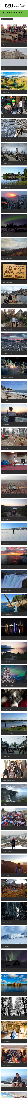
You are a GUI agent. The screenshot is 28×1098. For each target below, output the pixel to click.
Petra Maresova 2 (7, 495)
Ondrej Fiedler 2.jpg (8, 685)
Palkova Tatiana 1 (7, 590)
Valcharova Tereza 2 (8, 353)
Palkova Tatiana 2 (7, 567)
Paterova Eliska (6, 543)
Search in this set (8, 19)
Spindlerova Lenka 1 (8, 472)
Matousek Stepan (7, 922)
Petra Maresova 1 (7, 519)
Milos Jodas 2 (6, 875)
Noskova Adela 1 (7, 756)
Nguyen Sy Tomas (7, 804)
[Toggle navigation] (24, 5)
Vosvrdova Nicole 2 (7, 163)
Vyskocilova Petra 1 (7, 116)
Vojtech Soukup (7, 211)
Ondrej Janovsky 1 (7, 638)
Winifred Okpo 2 (7, 44)
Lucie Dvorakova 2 (7, 1041)
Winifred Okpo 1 (7, 68)
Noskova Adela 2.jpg (8, 733)
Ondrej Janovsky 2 (7, 614)
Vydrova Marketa (7, 139)
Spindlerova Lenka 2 (8, 448)
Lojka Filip (5, 1089)
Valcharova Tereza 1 (8, 377)
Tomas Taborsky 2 (7, 401)
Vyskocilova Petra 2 (7, 92)
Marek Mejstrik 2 (7, 946)
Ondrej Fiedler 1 (7, 709)
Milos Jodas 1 (6, 899)
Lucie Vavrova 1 (7, 1017)
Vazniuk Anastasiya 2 (8, 306)
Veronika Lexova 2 (7, 258)
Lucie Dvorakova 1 (7, 1065)
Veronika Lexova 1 (7, 282)
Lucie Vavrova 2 (7, 994)
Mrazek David (6, 828)
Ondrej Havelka (7, 662)
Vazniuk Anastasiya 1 (8, 329)
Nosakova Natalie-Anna (9, 780)
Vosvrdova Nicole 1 (7, 187)
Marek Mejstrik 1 (7, 970)
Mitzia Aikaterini (7, 851)
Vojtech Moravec (7, 234)
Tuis (3, 12)
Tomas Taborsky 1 (7, 424)
